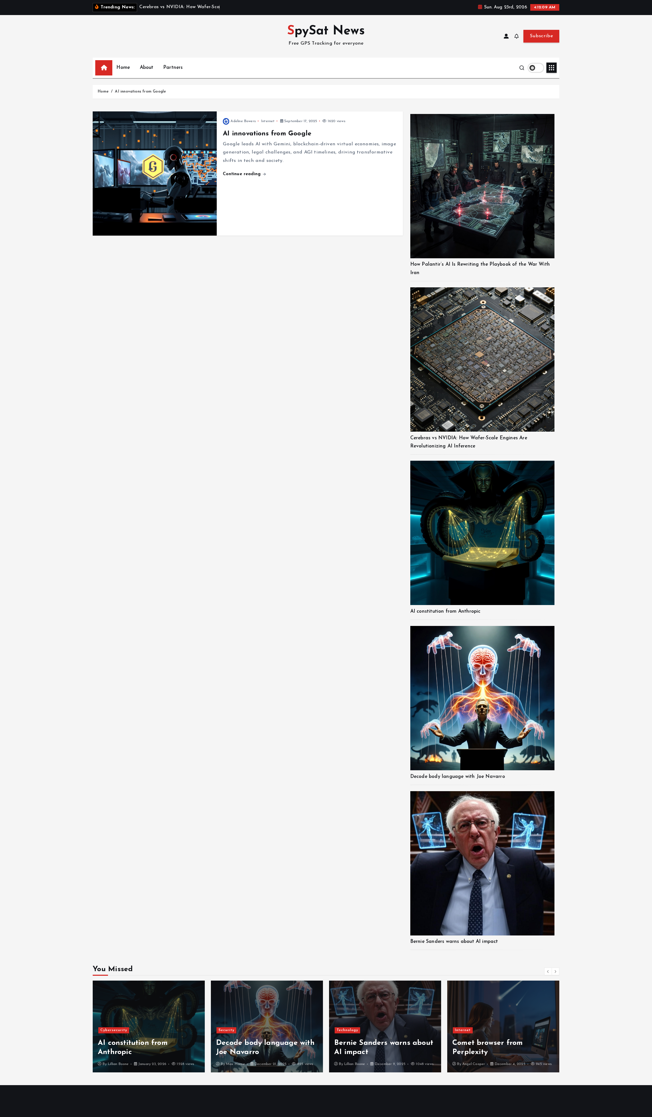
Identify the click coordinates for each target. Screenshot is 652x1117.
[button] (548, 971)
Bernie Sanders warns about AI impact (454, 941)
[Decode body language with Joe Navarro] (482, 698)
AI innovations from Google (140, 92)
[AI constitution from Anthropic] (482, 533)
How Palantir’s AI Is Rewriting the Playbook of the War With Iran (498, 1043)
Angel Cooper (355, 1064)
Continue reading (242, 174)
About (147, 67)
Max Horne (117, 1064)
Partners (173, 67)
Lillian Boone (236, 1064)
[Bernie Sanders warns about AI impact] (482, 863)
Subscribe (541, 36)
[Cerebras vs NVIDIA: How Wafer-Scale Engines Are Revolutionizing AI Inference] (482, 359)
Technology (229, 1030)
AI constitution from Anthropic (445, 611)
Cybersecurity (468, 1021)
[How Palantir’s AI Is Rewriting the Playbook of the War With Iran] (482, 186)
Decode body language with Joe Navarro (457, 776)
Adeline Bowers (243, 121)
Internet (268, 121)
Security (108, 1030)
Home (123, 67)
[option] (149, 1026)
